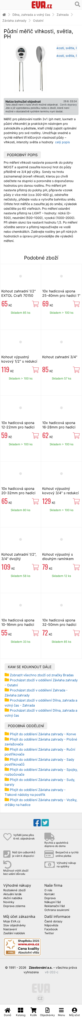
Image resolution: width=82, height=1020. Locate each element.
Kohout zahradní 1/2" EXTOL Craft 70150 (18, 293)
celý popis (62, 142)
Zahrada (63, 14)
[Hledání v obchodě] (77, 4)
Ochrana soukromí (56, 910)
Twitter (49, 933)
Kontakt (49, 894)
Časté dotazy (53, 921)
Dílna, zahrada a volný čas (31, 14)
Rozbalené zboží (14, 890)
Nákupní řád (52, 902)
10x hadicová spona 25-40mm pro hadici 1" (61, 293)
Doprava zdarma (14, 906)
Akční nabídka (12, 898)
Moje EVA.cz (11, 921)
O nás (48, 890)
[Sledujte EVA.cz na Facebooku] (37, 823)
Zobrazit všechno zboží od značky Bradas (42, 675)
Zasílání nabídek (14, 933)
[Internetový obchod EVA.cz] (41, 4)
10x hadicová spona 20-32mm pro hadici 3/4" (18, 492)
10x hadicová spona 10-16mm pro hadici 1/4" (17, 624)
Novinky (8, 902)
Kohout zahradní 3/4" (59, 357)
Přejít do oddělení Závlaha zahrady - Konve (43, 734)
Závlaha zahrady (14, 20)
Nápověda (51, 925)
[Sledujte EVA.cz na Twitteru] (45, 823)
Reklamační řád (54, 906)
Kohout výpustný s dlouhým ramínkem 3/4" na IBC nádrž (58, 558)
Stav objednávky (14, 925)
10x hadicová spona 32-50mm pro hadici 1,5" (59, 624)
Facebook (51, 929)
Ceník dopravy (68, 104)
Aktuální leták (12, 894)
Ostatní (38, 20)
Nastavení (10, 929)
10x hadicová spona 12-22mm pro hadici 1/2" (18, 427)
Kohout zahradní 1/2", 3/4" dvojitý (18, 556)
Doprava (50, 898)
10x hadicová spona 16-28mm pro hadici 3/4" (58, 427)
